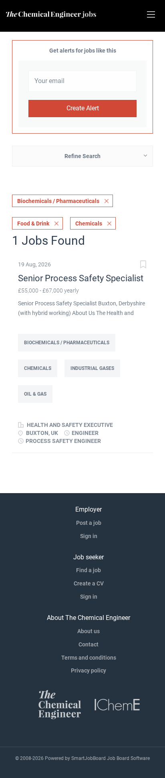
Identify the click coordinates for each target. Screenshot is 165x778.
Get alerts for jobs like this (82, 50)
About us (88, 631)
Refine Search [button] (82, 156)
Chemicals (88, 223)
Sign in (88, 536)
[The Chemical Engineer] (60, 704)
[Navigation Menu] (151, 14)
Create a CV (89, 583)
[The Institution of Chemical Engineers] (117, 704)
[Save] (143, 265)
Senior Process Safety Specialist (80, 278)
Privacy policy (88, 670)
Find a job (88, 570)
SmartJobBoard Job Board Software (110, 758)
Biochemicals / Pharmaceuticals (58, 201)
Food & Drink (33, 223)
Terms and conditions (88, 657)
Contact (88, 644)
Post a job (88, 523)
